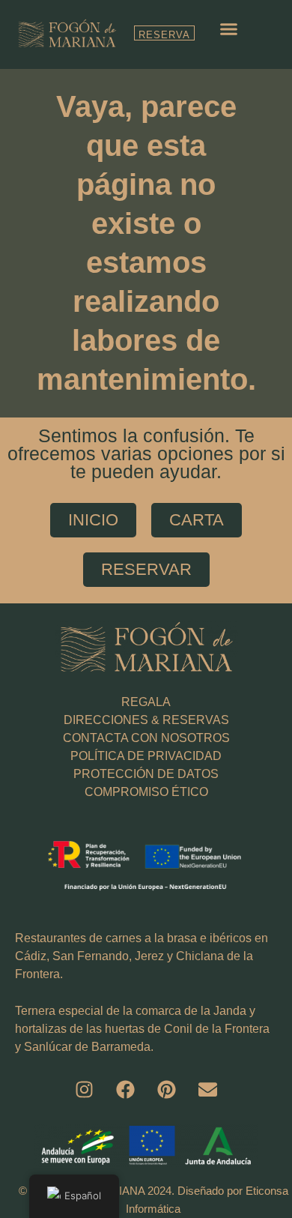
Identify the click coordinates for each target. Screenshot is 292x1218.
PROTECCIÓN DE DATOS (146, 774)
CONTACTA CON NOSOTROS (146, 738)
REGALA (146, 702)
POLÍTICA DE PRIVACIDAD (146, 756)
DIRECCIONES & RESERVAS (146, 720)
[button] (229, 29)
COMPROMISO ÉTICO (146, 792)
